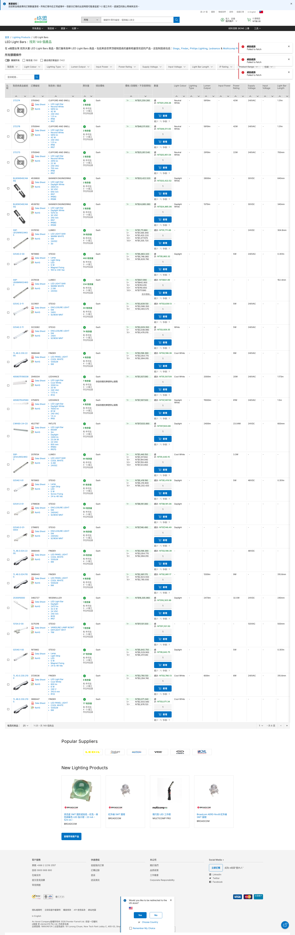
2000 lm (54, 385)
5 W (53, 265)
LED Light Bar (57, 104)
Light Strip (55, 260)
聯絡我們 (222, 12)
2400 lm (54, 437)
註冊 (233, 18)
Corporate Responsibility (162, 880)
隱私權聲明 (37, 910)
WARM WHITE (57, 236)
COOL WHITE (57, 359)
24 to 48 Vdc (57, 496)
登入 (228, 18)
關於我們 (154, 865)
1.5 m (53, 416)
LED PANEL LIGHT (59, 357)
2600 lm (54, 187)
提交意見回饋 (38, 880)
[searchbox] (137, 20)
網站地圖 (92, 910)
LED (52, 262)
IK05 (53, 616)
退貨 (93, 875)
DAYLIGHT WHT (58, 630)
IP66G (53, 447)
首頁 (7, 37)
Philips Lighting (198, 48)
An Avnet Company (41, 921)
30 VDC (54, 189)
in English (252, 12)
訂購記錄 (95, 870)
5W (52, 238)
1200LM (54, 361)
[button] (37, 28)
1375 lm (54, 213)
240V (53, 312)
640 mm (54, 191)
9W (52, 364)
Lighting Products (21, 37)
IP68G (53, 196)
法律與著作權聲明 (53, 910)
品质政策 (154, 870)
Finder (185, 48)
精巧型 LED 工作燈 (162, 814)
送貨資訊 (95, 880)
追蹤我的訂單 (97, 865)
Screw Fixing (57, 494)
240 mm (54, 613)
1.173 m (54, 392)
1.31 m (53, 116)
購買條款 (67, 910)
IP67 (53, 121)
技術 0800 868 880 (42, 870)
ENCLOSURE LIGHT (60, 307)
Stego (176, 48)
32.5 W (54, 609)
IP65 (53, 418)
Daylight (54, 434)
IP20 (53, 395)
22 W (53, 163)
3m (52, 432)
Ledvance (214, 48)
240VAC (55, 512)
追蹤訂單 (240, 12)
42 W (53, 111)
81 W (53, 411)
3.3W (53, 463)
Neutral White (57, 106)
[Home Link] (40, 20)
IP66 (53, 119)
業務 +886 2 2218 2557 (44, 865)
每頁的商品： (13, 725)
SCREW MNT (57, 314)
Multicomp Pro (231, 48)
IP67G (53, 449)
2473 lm (54, 606)
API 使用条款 (79, 910)
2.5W (53, 288)
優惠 (213, 12)
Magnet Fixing (57, 267)
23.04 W (55, 439)
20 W (53, 387)
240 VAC (55, 114)
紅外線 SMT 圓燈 (116, 814)
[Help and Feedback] (285, 925)
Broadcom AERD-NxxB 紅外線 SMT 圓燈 (212, 815)
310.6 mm (55, 691)
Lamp (53, 257)
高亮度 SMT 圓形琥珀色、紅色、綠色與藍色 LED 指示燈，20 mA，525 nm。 (81, 817)
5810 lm (54, 109)
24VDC (54, 241)
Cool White (56, 382)
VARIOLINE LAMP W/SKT (62, 627)
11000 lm (55, 408)
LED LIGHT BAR (58, 234)
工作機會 (154, 875)
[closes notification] (291, 3)
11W (52, 632)
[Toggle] (7, 60)
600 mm (54, 444)
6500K (54, 429)
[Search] (176, 20)
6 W (53, 686)
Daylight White (57, 184)
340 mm (54, 217)
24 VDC (54, 442)
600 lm (54, 684)
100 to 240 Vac (58, 270)
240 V (53, 689)
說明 (231, 12)
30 (52, 243)
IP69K (53, 199)
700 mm (54, 168)
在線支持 (36, 875)
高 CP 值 (204, 12)
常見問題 (36, 885)
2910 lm (54, 161)
